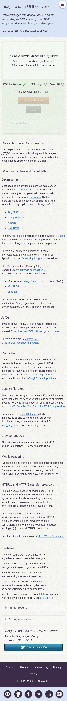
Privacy (57, 667)
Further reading (18, 607)
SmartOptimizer (29, 414)
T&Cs (33, 674)
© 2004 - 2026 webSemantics (33, 681)
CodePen (7, 694)
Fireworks (35, 197)
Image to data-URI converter (27, 6)
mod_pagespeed (11, 425)
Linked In (49, 694)
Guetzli (61, 235)
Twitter (38, 694)
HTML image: (36, 84)
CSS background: (13, 84)
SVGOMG (13, 228)
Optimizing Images (32, 258)
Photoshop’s (28, 189)
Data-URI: (55, 84)
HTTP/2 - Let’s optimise (51, 536)
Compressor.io (16, 217)
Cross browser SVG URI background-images (35, 331)
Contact (8, 667)
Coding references (19, 619)
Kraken (12, 222)
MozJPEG (13, 286)
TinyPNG (13, 212)
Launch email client (59, 694)
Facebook (28, 694)
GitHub (18, 694)
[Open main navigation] (62, 4)
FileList (46, 598)
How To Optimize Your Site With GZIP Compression (36, 406)
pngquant (13, 291)
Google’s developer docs (42, 378)
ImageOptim (30, 281)
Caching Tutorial (43, 374)
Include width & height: (31, 91)
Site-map (24, 667)
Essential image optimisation (27, 270)
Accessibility (41, 667)
